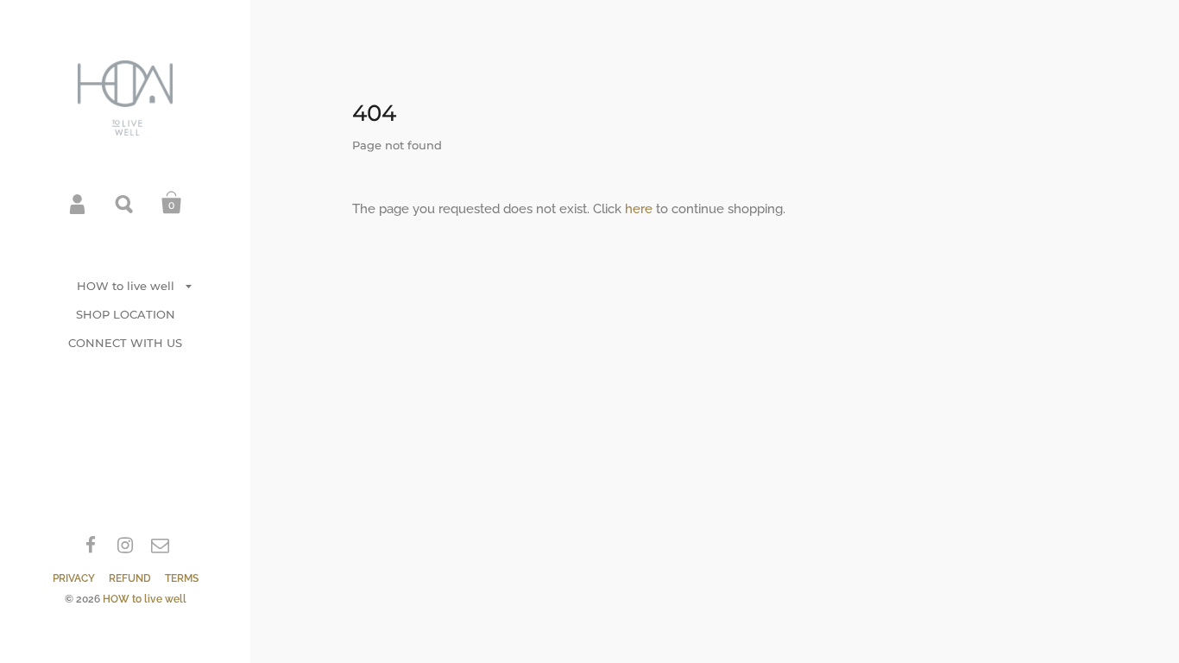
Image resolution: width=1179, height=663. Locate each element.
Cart (171, 202)
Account (78, 202)
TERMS (182, 578)
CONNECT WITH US (125, 343)
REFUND (130, 578)
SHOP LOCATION (125, 314)
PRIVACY (74, 578)
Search (125, 202)
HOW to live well (125, 286)
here (639, 209)
